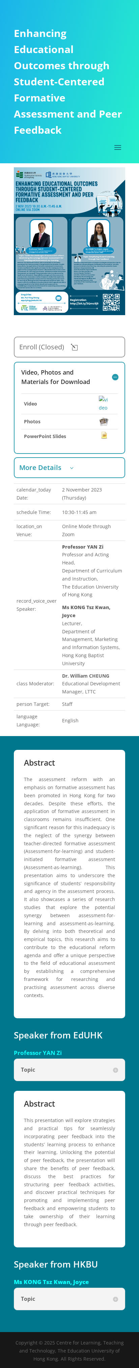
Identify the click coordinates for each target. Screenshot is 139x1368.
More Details (40, 467)
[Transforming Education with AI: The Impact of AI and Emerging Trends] (69, 313)
